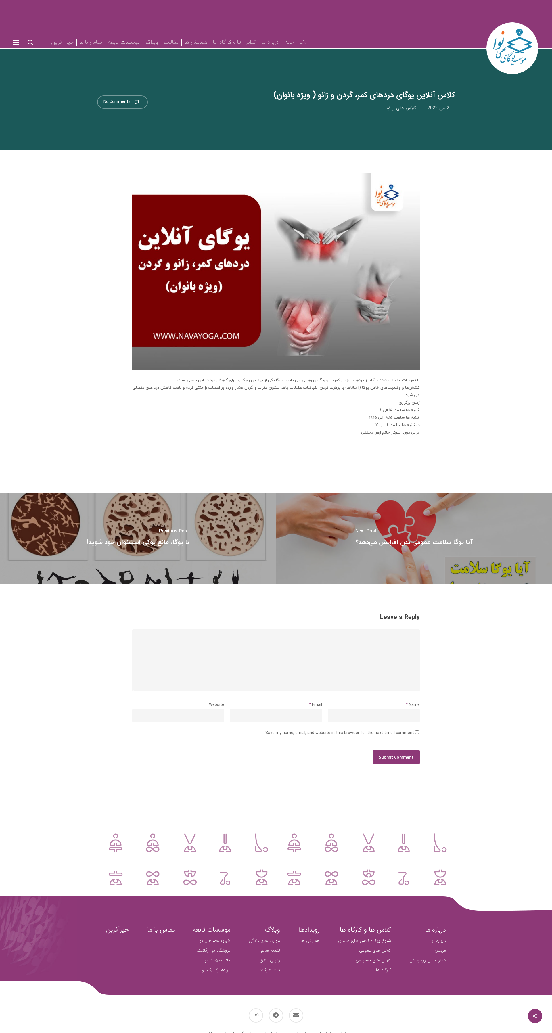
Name (413, 705)
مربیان (440, 950)
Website (216, 705)
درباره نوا (438, 940)
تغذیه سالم (270, 950)
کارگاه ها (383, 970)
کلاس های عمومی (375, 950)
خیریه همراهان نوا (214, 940)
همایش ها (310, 940)
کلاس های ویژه (401, 108)
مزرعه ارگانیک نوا (215, 970)
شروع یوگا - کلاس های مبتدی (364, 940)
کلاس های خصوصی (373, 960)
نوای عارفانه (270, 970)
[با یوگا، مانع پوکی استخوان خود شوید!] (138, 538)
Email (315, 705)
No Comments (117, 102)
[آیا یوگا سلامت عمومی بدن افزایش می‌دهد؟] (414, 538)
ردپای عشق (270, 960)
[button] (15, 42)
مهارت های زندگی (264, 940)
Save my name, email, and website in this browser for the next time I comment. (339, 733)
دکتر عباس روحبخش (427, 960)
